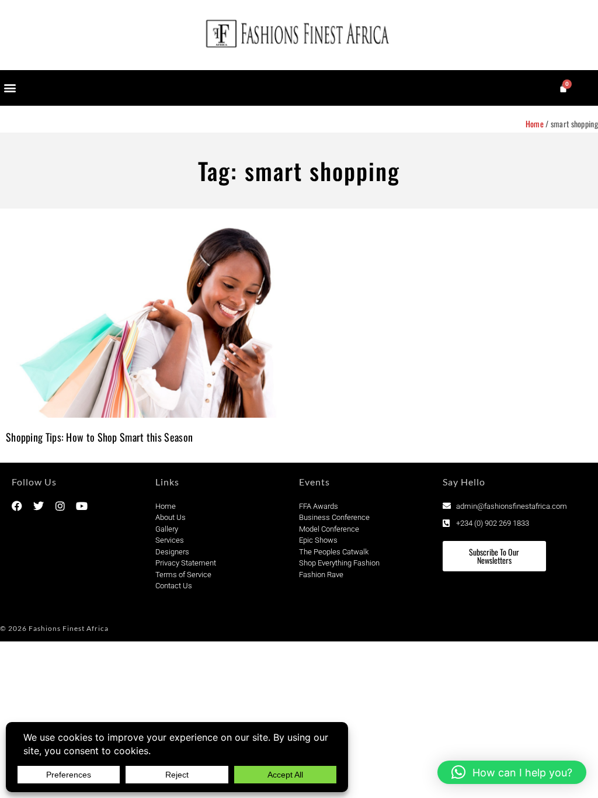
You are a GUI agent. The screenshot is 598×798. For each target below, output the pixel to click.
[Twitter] (38, 506)
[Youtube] (82, 506)
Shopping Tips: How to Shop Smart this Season (99, 437)
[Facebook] (17, 506)
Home (535, 123)
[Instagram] (60, 506)
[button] (9, 88)
